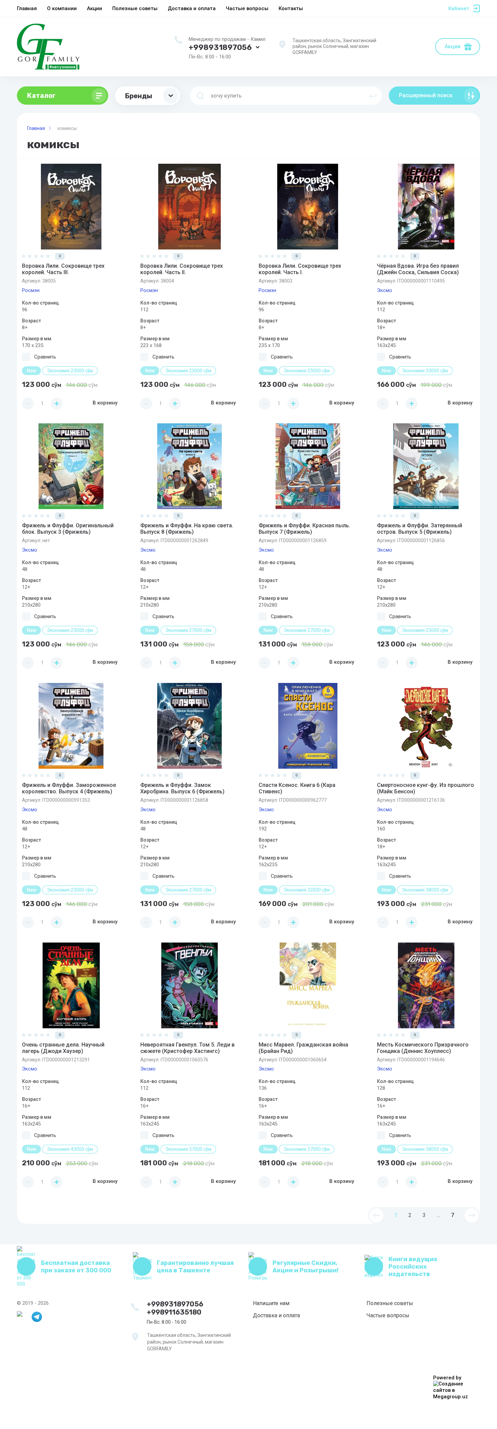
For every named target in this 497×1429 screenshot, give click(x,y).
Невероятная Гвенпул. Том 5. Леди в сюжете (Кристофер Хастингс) (187, 1047)
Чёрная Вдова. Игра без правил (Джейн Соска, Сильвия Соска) (418, 269)
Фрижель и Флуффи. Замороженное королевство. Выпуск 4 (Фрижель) (69, 788)
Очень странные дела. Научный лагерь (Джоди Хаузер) (63, 1047)
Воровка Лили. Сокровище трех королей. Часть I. (300, 269)
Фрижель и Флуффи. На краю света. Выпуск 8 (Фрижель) (186, 528)
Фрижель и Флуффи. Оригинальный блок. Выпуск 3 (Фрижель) (68, 528)
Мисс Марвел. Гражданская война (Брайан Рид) (303, 1047)
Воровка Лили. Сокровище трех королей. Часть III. (63, 269)
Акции (452, 46)
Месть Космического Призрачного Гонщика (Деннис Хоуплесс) (423, 1047)
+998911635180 (174, 1312)
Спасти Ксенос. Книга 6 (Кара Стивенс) (297, 788)
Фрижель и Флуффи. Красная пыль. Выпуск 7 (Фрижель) (304, 528)
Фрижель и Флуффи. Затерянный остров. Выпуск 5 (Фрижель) (419, 528)
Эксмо (384, 290)
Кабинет (458, 8)
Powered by (447, 1378)
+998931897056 (220, 47)
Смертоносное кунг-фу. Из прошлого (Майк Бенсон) (425, 788)
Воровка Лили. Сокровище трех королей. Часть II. (181, 269)
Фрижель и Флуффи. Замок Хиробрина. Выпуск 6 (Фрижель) (182, 788)
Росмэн (31, 290)
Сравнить (45, 357)
